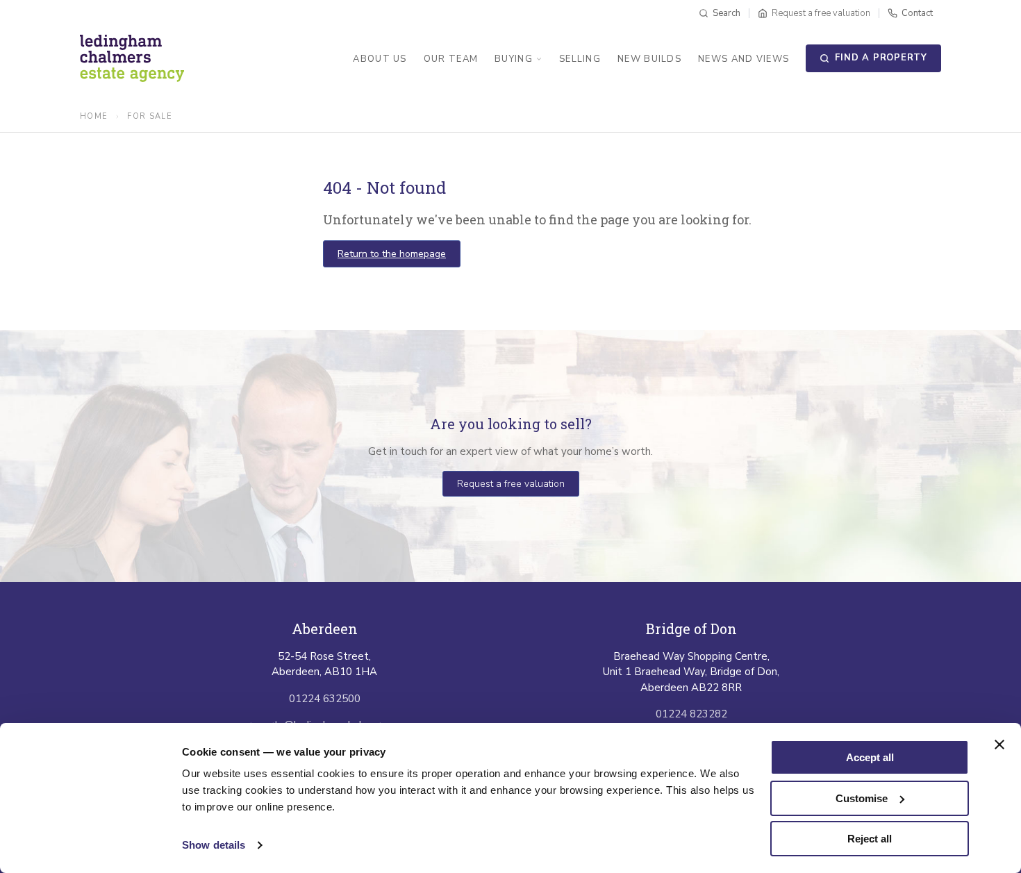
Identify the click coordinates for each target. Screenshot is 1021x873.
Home (94, 116)
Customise (862, 798)
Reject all (869, 839)
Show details (213, 845)
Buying (514, 59)
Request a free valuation (511, 483)
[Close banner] (999, 744)
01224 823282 (691, 714)
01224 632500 (324, 699)
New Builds (649, 59)
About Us (379, 59)
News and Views (743, 59)
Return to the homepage (392, 253)
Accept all (870, 757)
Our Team (451, 59)
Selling (580, 59)
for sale (149, 116)
